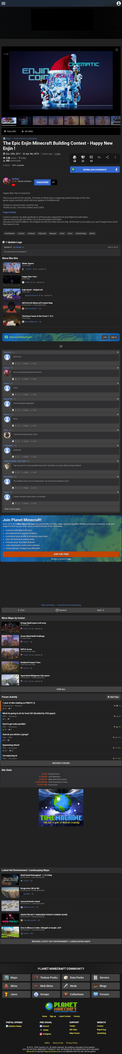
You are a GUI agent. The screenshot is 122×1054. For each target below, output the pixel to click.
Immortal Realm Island (30, 901)
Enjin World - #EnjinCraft (32, 290)
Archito (26, 933)
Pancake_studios (30, 920)
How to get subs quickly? (14, 724)
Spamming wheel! (11, 745)
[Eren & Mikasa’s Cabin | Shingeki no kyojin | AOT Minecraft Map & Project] (10, 932)
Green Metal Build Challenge (32, 636)
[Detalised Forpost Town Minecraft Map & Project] (10, 666)
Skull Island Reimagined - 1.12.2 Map (36, 875)
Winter (92, 233)
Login (69, 559)
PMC (4, 716)
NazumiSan (8, 477)
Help (4, 737)
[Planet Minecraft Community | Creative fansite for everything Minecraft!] (61, 1007)
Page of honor (9, 212)
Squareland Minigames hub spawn (35, 675)
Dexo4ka (7, 352)
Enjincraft (42, 233)
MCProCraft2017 (31, 309)
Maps (8, 138)
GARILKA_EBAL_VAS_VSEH (15, 461)
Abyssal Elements (31, 295)
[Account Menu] (118, 3)
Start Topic (114, 697)
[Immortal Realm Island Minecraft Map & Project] (10, 905)
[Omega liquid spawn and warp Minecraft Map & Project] (10, 627)
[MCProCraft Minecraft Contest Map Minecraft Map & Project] (12, 307)
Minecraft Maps (48, 605)
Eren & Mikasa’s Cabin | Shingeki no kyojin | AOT (41, 928)
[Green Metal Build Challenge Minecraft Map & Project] (10, 640)
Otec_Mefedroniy (31, 322)
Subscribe (43, 182)
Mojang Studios (50, 1051)
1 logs (57, 153)
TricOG (26, 881)
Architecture (9, 233)
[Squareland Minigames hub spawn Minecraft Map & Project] (10, 679)
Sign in (114, 337)
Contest (21, 233)
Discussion (13, 716)
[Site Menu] (3, 3)
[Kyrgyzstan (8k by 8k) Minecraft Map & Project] (10, 892)
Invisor (15, 178)
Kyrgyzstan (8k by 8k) (30, 888)
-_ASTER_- (28, 269)
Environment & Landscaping (25, 138)
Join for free (61, 554)
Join (105, 337)
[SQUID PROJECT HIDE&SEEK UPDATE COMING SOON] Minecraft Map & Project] (10, 918)
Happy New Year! (29, 276)
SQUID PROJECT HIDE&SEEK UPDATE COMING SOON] (44, 914)
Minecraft (30, 1051)
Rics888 (26, 894)
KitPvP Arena (26, 649)
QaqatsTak (8, 399)
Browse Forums (61, 763)
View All (61, 689)
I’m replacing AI (10, 755)
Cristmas (31, 233)
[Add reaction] (18, 363)
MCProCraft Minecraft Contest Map (37, 303)
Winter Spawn (28, 263)
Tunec (6, 492)
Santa (62, 233)
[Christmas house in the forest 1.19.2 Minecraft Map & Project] (12, 320)
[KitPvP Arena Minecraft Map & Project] (10, 653)
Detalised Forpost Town (30, 662)
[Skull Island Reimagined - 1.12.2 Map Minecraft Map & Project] (10, 879)
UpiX (6, 430)
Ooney (6, 383)
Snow (70, 233)
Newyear (53, 233)
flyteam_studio (29, 907)
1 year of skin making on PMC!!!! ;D (19, 703)
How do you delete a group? (16, 734)
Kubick (6, 414)
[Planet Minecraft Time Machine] (61, 826)
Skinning (18, 706)
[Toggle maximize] (117, 49)
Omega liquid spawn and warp (33, 623)
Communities (7, 706)
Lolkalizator (8, 446)
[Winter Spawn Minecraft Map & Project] (12, 267)
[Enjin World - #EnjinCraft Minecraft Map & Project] (12, 294)
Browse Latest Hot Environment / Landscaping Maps (61, 941)
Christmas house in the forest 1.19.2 (37, 316)
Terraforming (81, 233)
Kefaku (27, 282)
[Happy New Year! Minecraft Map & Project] (12, 280)
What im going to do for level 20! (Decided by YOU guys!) (29, 713)
